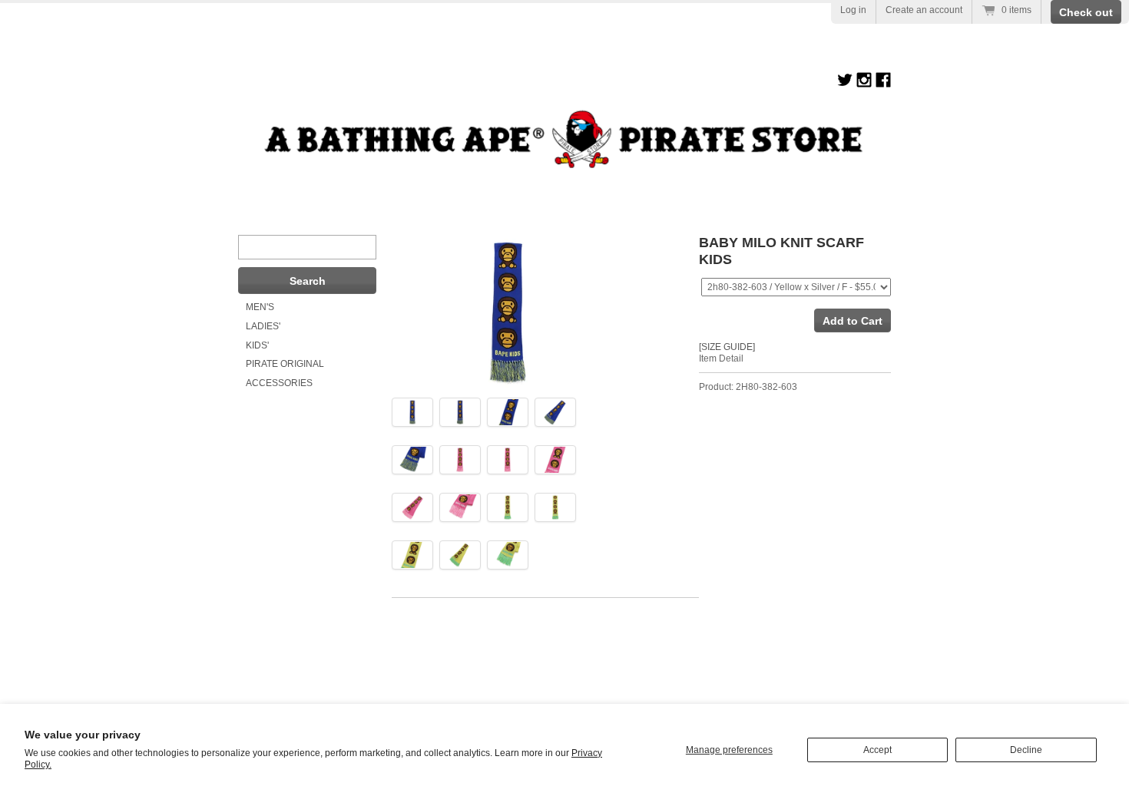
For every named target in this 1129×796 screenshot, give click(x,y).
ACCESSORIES (279, 383)
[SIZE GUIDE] (727, 347)
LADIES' (263, 326)
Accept (877, 750)
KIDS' (257, 345)
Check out (1086, 12)
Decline (1026, 750)
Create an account (924, 10)
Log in (853, 10)
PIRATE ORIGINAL (285, 363)
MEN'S (260, 307)
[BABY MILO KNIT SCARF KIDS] (412, 412)
